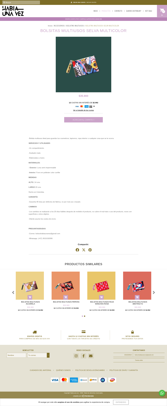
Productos (106, 11)
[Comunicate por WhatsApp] (162, 393)
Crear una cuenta (79, 2)
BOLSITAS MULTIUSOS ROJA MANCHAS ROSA (102, 303)
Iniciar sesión (91, 2)
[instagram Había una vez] (76, 356)
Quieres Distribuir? (133, 11)
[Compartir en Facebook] (77, 250)
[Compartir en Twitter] (83, 250)
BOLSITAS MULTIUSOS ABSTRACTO (137, 303)
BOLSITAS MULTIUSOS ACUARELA (30, 303)
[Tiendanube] (83, 396)
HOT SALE (148, 11)
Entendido (121, 402)
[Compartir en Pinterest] (90, 250)
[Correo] (91, 356)
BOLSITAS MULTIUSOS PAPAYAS (66, 302)
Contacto (118, 11)
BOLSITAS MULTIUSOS (75, 26)
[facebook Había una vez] (83, 356)
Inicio (96, 11)
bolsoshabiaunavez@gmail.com (144, 355)
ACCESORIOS (59, 26)
